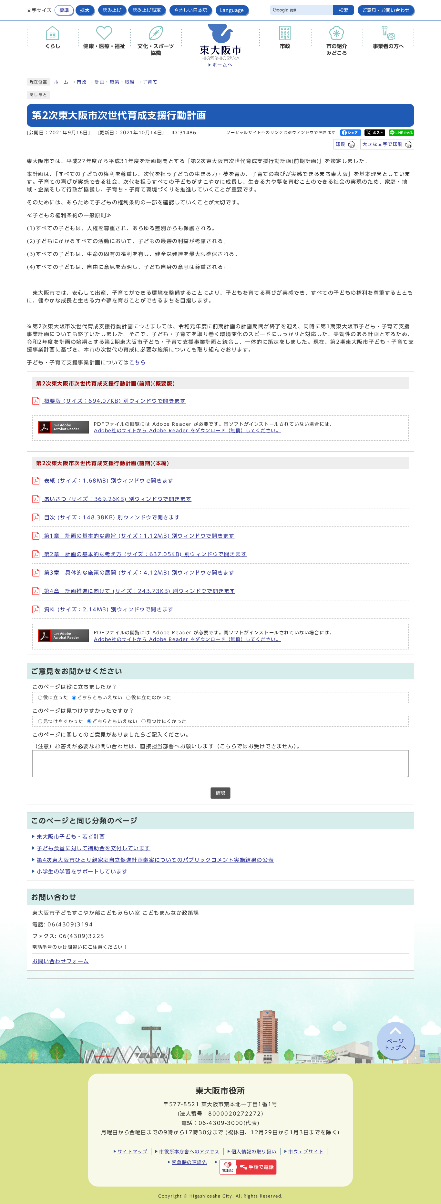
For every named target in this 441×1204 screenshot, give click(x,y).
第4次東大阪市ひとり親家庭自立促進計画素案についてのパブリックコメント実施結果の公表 (155, 859)
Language (232, 10)
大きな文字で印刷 (383, 144)
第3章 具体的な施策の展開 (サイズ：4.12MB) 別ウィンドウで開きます (138, 572)
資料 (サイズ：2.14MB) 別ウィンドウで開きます (108, 609)
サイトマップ (133, 1151)
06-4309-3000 (221, 1123)
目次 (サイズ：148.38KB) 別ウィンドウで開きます (111, 517)
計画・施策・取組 (115, 82)
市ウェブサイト (305, 1151)
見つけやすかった (63, 721)
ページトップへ (395, 1045)
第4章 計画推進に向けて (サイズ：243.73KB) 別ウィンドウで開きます (138, 591)
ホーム (61, 82)
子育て (150, 82)
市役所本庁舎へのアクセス (189, 1151)
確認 (220, 793)
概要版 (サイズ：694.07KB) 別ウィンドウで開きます (114, 400)
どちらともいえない (99, 697)
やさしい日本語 (190, 10)
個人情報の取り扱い (254, 1151)
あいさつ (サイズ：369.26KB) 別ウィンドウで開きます (116, 499)
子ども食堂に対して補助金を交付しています (93, 848)
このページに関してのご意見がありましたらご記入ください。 (111, 734)
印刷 (341, 144)
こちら (137, 362)
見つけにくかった (167, 721)
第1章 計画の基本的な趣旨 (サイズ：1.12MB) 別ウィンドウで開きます (138, 535)
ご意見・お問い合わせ (386, 10)
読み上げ (112, 10)
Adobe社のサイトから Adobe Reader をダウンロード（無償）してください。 (187, 430)
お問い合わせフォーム (60, 961)
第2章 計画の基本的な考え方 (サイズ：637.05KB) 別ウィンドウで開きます (144, 554)
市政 (82, 82)
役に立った (55, 697)
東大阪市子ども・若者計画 (71, 836)
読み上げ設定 (147, 10)
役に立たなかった (151, 697)
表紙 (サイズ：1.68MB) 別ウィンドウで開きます (108, 480)
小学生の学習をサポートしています (82, 871)
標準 (64, 10)
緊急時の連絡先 (189, 1162)
